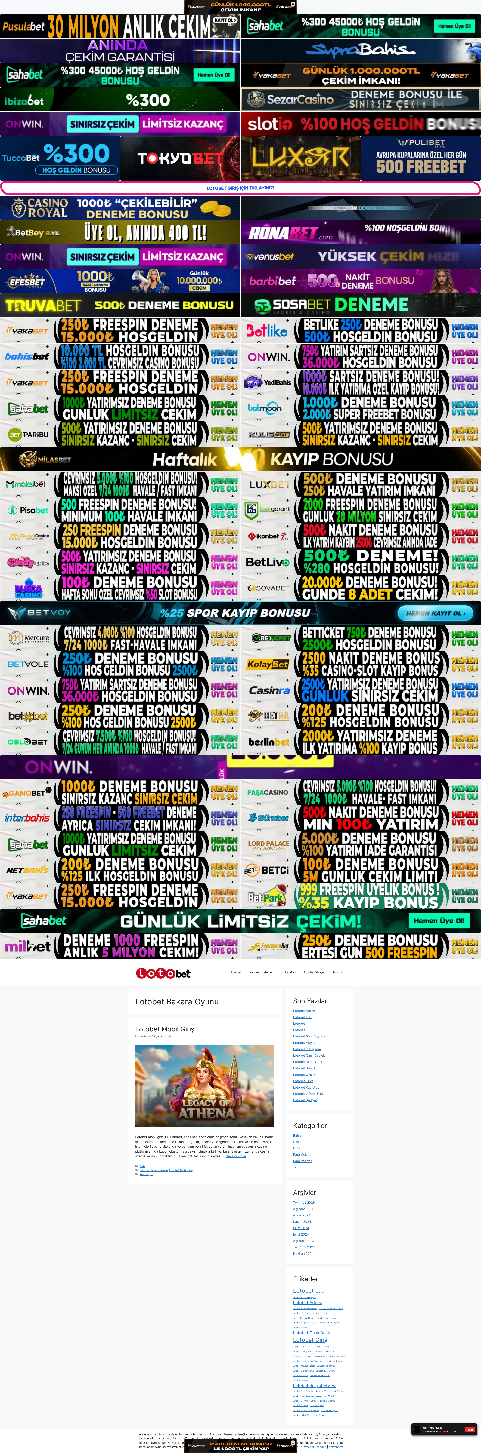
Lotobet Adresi (304, 1011)
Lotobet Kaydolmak (302, 1356)
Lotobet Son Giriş (301, 1380)
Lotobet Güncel (322, 1347)
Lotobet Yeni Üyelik (325, 1396)
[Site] (120, 330)
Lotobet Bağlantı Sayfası (305, 1323)
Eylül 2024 (301, 1234)
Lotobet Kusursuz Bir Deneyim (307, 1361)
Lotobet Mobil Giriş (164, 1029)
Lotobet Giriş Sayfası (309, 1036)
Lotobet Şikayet (314, 972)
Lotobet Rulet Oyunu (325, 1371)
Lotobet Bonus (304, 1068)
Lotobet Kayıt (303, 1081)
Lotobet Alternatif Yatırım (331, 1308)
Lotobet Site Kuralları (320, 1375)
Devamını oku (236, 1156)
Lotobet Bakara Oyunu (154, 1170)
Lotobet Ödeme (327, 1401)
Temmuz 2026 (304, 1202)
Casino (298, 1142)
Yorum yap (146, 1174)
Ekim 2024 (301, 1228)
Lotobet (236, 972)
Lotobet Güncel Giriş (303, 1351)
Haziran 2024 (303, 1253)
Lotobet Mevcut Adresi (304, 1366)
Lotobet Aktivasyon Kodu (305, 1308)
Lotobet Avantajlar (318, 1313)
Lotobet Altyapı (304, 1043)
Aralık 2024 (301, 1215)
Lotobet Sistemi (300, 1375)
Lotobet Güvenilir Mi (308, 1094)
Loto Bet (320, 1292)
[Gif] (240, 459)
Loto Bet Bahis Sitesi (303, 1318)
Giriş (142, 1166)
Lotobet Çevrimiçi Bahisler (305, 1401)
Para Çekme (302, 1155)
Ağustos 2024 (303, 1241)
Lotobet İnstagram (307, 1049)
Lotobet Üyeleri (300, 1405)
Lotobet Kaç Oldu (306, 1087)
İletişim (337, 972)
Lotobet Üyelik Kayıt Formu (306, 1410)
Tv (295, 1167)
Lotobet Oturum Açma (303, 1371)
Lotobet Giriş (288, 972)
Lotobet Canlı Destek (309, 1055)
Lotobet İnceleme (260, 972)
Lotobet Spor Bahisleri (303, 1391)
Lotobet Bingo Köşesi (328, 1323)
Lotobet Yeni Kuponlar (303, 1396)
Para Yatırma (302, 1161)
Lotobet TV (321, 1391)
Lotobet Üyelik (304, 1075)
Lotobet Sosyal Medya (314, 1385)
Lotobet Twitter (336, 1391)
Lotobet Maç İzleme (333, 1361)
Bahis (297, 1135)
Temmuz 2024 (304, 1247)
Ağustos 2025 (303, 1209)
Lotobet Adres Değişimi (304, 1297)
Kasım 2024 (302, 1222)
